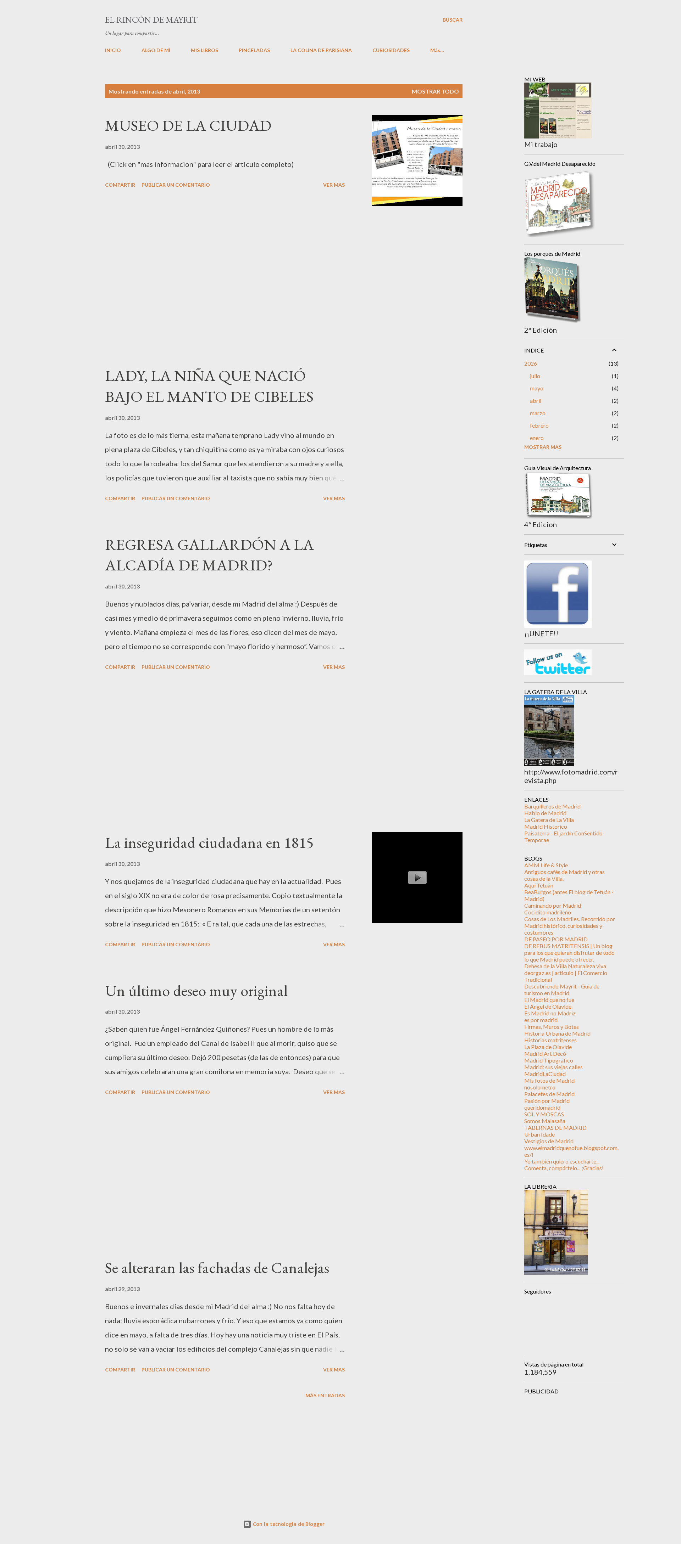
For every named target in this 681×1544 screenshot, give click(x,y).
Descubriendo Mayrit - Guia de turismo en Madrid (561, 989)
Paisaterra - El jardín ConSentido (563, 833)
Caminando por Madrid (552, 905)
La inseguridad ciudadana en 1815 (209, 842)
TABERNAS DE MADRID (555, 1127)
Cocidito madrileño (547, 912)
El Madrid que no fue (549, 999)
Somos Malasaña (544, 1120)
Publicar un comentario (176, 185)
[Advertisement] (225, 285)
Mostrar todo (435, 91)
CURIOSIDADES (391, 50)
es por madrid (541, 1019)
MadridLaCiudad (545, 1073)
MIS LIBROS (204, 50)
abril (535, 400)
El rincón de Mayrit (151, 19)
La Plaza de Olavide (548, 1046)
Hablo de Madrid (545, 813)
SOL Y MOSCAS (544, 1114)
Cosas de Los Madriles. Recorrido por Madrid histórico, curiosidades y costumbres (569, 925)
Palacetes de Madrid (549, 1094)
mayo (536, 388)
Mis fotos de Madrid (549, 1080)
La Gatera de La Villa (549, 819)
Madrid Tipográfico (548, 1060)
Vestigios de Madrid (549, 1141)
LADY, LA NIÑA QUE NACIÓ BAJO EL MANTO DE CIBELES (209, 385)
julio (535, 375)
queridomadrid (542, 1107)
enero (537, 437)
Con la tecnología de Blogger (288, 1524)
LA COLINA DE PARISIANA (321, 50)
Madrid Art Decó (545, 1053)
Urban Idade (539, 1134)
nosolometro (539, 1087)
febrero (539, 425)
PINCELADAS (254, 50)
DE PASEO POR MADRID (556, 939)
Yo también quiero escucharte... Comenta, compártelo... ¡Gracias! (564, 1164)
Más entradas (325, 1395)
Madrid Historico (545, 826)
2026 (530, 363)
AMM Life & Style (546, 865)
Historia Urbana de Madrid (557, 1033)
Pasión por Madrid (547, 1100)
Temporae (536, 839)
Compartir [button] (120, 185)
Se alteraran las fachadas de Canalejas (217, 1267)
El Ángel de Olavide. (548, 1006)
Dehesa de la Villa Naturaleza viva (565, 966)
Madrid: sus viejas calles (553, 1067)
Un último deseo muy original (196, 990)
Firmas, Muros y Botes (551, 1026)
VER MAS (334, 185)
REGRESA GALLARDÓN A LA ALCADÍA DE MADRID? (209, 554)
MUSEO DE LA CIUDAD (188, 125)
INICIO (113, 50)
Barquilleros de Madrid (552, 806)
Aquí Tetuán (538, 885)
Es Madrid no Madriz (550, 1013)
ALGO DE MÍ (156, 50)
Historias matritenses (550, 1040)
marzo (538, 413)
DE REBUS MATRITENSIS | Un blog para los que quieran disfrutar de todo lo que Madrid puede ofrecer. (569, 952)
